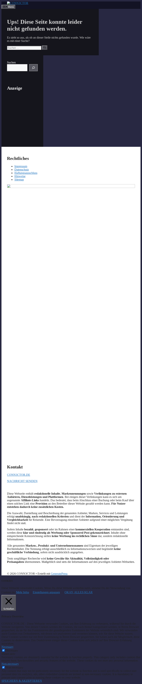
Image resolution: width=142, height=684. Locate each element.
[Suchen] (44, 48)
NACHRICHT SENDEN (22, 481)
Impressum (20, 166)
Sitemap (19, 179)
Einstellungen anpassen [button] (46, 592)
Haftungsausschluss (25, 172)
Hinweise (20, 176)
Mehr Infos (22, 592)
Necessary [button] (7, 646)
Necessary (12, 650)
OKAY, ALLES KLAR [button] (79, 592)
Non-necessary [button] (10, 663)
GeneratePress (59, 573)
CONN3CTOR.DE (18, 474)
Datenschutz (21, 169)
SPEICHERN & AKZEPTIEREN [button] (21, 680)
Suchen (11, 62)
